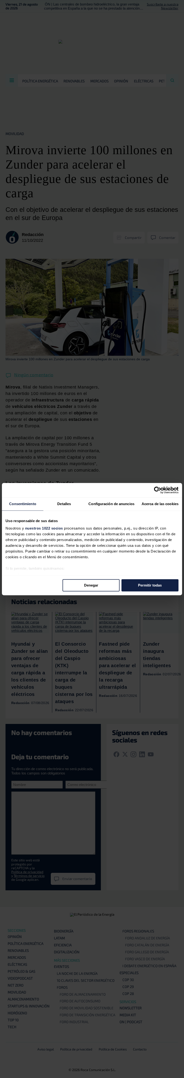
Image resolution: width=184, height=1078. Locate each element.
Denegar (91, 585)
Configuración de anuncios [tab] (111, 504)
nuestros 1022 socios (44, 528)
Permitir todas (150, 585)
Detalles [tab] (64, 504)
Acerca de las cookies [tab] (160, 504)
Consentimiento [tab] (22, 504)
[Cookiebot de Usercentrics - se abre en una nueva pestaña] (157, 490)
